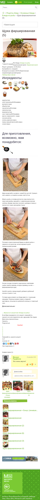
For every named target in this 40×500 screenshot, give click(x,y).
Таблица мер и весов (8, 75)
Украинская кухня (32, 65)
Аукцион (10, 2)
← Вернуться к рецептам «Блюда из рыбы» (16, 313)
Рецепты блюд (12, 13)
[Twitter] (6, 343)
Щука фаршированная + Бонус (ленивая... (20, 410)
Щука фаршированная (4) (13, 448)
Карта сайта (10, 498)
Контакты (5, 496)
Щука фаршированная (12, 418)
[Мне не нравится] (32, 364)
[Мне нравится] (27, 364)
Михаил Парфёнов (17, 358)
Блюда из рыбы (8, 15)
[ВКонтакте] (4, 343)
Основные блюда (27, 13)
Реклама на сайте (20, 498)
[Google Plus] (15, 343)
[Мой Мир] (11, 343)
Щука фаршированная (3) (13, 441)
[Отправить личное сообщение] (3, 363)
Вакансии (29, 498)
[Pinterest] (18, 343)
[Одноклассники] (8, 343)
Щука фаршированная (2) (29, 393)
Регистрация (28, 2)
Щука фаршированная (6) (13, 433)
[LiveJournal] (13, 343)
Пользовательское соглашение (18, 496)
